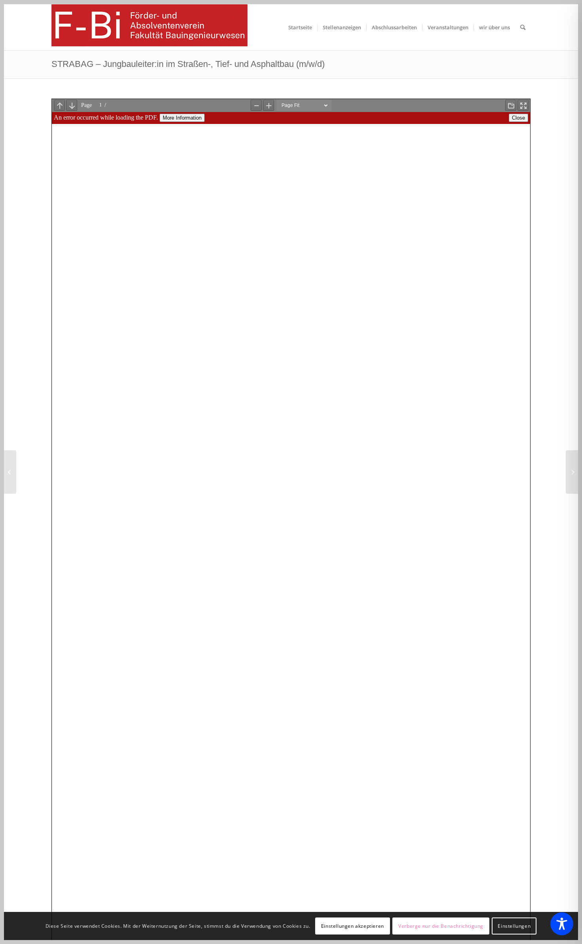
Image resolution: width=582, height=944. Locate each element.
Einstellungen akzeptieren (352, 926)
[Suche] (523, 27)
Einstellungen (514, 926)
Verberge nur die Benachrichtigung (440, 926)
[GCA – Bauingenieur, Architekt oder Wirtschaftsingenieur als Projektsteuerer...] (572, 472)
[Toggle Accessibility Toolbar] (562, 924)
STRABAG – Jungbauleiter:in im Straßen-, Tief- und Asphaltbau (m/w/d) (188, 64)
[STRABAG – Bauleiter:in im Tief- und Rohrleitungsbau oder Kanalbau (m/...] (10, 472)
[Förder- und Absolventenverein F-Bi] (149, 27)
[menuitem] (300, 27)
